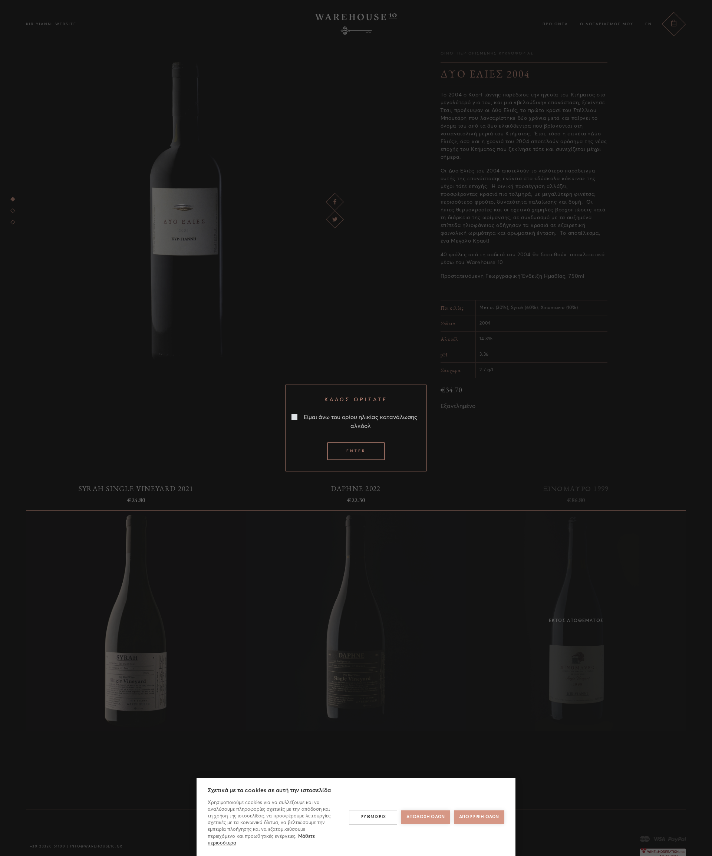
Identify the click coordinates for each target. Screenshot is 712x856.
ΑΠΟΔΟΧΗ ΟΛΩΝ (425, 817)
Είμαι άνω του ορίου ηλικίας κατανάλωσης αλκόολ (360, 421)
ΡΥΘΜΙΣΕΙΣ (373, 817)
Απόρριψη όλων (479, 817)
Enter (356, 451)
